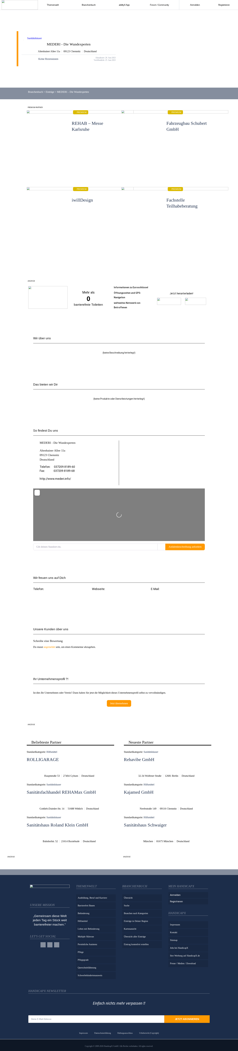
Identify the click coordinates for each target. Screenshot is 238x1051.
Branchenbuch (35, 92)
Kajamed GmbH (138, 792)
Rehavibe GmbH (139, 759)
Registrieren (224, 5)
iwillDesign (82, 200)
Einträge (50, 92)
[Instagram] (49, 944)
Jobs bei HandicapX (179, 948)
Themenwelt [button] (53, 5)
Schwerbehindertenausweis (90, 975)
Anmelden (195, 5)
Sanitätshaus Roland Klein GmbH (57, 824)
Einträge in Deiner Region (136, 921)
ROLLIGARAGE (43, 759)
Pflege (81, 952)
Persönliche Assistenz (87, 944)
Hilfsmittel (51, 752)
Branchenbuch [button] (89, 5)
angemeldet (49, 647)
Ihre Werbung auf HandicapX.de (185, 955)
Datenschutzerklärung (102, 1033)
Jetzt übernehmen (119, 703)
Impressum (175, 924)
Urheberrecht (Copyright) (149, 1033)
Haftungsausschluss (125, 1033)
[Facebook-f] (43, 944)
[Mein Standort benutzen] (161, 547)
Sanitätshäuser (34, 38)
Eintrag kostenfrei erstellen (136, 944)
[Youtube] (56, 944)
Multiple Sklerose (86, 936)
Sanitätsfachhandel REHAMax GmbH (61, 792)
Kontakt (173, 932)
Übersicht (128, 898)
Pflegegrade (83, 960)
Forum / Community (159, 5)
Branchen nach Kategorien (136, 913)
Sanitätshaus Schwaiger (145, 824)
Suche (126, 905)
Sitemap (173, 940)
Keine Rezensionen (48, 59)
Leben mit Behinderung (88, 929)
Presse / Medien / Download (183, 963)
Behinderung (83, 913)
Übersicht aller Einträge (135, 936)
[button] (178, 598)
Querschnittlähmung (87, 967)
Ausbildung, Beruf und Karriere (92, 898)
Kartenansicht (130, 929)
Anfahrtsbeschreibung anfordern (185, 546)
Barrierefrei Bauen (86, 905)
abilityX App (124, 5)
